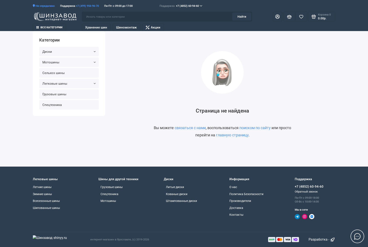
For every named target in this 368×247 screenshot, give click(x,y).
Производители (240, 201)
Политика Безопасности (246, 194)
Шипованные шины (46, 208)
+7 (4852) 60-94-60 (179, 5)
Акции (155, 27)
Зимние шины (42, 194)
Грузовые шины (54, 94)
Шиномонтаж (126, 27)
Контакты (236, 214)
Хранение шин (96, 27)
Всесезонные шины (46, 201)
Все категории (51, 27)
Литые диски (175, 187)
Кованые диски (176, 194)
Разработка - (319, 239)
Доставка (236, 208)
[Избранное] (301, 16)
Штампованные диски (181, 201)
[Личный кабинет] (277, 16)
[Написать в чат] (357, 236)
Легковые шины (54, 84)
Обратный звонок (306, 191)
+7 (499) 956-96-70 (87, 5)
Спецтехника (52, 105)
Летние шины (42, 187)
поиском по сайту (255, 128)
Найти (241, 16)
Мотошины (50, 62)
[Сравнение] (289, 16)
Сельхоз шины (53, 73)
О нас (233, 187)
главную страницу (232, 135)
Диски (47, 52)
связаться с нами (190, 128)
